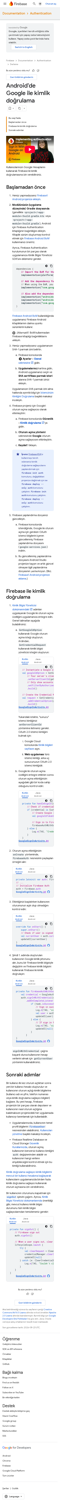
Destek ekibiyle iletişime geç (16, 1411)
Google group (9, 1421)
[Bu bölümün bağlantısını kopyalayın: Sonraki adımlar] (44, 1075)
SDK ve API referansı (12, 1349)
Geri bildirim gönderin (21, 77)
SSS (4, 1435)
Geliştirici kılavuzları (12, 1344)
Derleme (14, 64)
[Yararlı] (33, 70)
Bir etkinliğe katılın (11, 1397)
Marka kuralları (9, 1430)
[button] (33, 336)
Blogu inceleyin (9, 1377)
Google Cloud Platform (13, 1470)
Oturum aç (50, 3)
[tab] (25, 660)
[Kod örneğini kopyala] (51, 265)
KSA (35, 454)
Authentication (40, 13)
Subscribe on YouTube (13, 1392)
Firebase (10, 60)
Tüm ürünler (8, 1475)
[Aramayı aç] (34, 4)
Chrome (6, 1460)
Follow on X (7, 1387)
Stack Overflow (10, 1416)
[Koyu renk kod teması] (46, 265)
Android (6, 1455)
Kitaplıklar (7, 1359)
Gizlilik (15, 1488)
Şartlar (5, 1488)
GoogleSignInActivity (31, 891)
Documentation (13, 13)
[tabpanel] (36, 688)
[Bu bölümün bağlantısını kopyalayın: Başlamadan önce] (49, 187)
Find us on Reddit (10, 1382)
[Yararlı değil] (38, 70)
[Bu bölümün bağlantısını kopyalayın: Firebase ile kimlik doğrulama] (33, 597)
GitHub (5, 1364)
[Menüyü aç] (5, 3)
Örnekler (6, 1354)
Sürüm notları (9, 1425)
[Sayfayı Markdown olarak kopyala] (19, 108)
